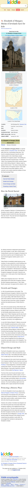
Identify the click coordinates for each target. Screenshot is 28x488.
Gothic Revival (4, 354)
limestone (3, 364)
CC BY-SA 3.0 (16, 479)
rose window (23, 378)
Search (25, 5)
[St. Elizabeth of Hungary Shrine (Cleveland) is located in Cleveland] (13, 78)
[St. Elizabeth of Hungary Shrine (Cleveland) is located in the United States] (13, 115)
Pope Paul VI (21, 336)
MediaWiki (9, 483)
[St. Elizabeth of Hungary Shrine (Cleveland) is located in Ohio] (13, 96)
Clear (23, 6)
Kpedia (18, 9)
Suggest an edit (16, 470)
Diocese (3, 145)
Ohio (25, 124)
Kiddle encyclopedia (14, 456)
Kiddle (2, 484)
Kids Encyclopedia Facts (6, 28)
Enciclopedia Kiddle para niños (7, 486)
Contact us (22, 484)
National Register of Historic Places (9, 393)
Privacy (16, 484)
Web (5, 9)
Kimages (13, 9)
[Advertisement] (14, 15)
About (12, 484)
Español (22, 9)
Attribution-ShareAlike (12, 459)
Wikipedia (13, 481)
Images (8, 9)
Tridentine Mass (15, 327)
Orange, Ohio (21, 413)
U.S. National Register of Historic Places (13, 35)
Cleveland (22, 124)
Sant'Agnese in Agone (17, 370)
